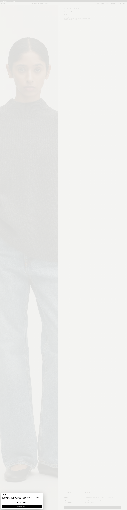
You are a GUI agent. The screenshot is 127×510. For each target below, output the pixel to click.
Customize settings (21, 502)
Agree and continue (21, 506)
